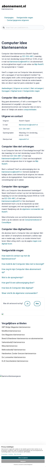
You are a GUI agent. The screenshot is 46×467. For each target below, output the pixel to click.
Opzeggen (6, 91)
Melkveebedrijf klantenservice (13, 350)
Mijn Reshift (39, 64)
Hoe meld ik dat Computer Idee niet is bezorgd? (23, 264)
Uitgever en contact (21, 88)
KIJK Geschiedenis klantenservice (15, 361)
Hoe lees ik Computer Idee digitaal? (17, 288)
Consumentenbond (32, 220)
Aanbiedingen (7, 88)
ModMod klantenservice (11, 331)
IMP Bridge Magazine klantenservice (16, 327)
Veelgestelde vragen (25, 18)
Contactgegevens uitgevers (18, 20)
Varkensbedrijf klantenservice (13, 342)
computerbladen (29, 110)
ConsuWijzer (6, 222)
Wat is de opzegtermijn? (12, 277)
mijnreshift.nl (24, 139)
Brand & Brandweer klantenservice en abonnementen (22, 338)
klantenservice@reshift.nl (19, 62)
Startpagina (9, 18)
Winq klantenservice (9, 346)
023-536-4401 (28, 56)
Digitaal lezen (16, 91)
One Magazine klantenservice (13, 335)
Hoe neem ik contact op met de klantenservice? (16, 257)
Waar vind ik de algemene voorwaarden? (20, 293)
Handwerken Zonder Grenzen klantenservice (19, 353)
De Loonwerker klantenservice (14, 357)
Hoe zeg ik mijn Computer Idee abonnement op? (21, 270)
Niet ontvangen (37, 88)
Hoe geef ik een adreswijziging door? (18, 282)
